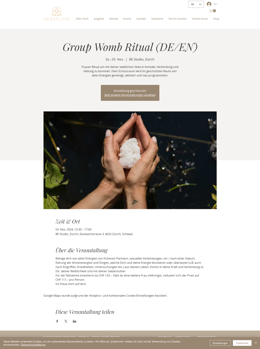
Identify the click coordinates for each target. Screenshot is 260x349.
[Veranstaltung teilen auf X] (66, 321)
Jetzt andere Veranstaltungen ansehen (130, 95)
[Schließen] (256, 343)
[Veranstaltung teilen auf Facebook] (57, 321)
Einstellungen (220, 343)
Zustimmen (242, 343)
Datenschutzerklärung (33, 344)
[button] (213, 10)
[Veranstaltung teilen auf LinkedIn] (74, 321)
